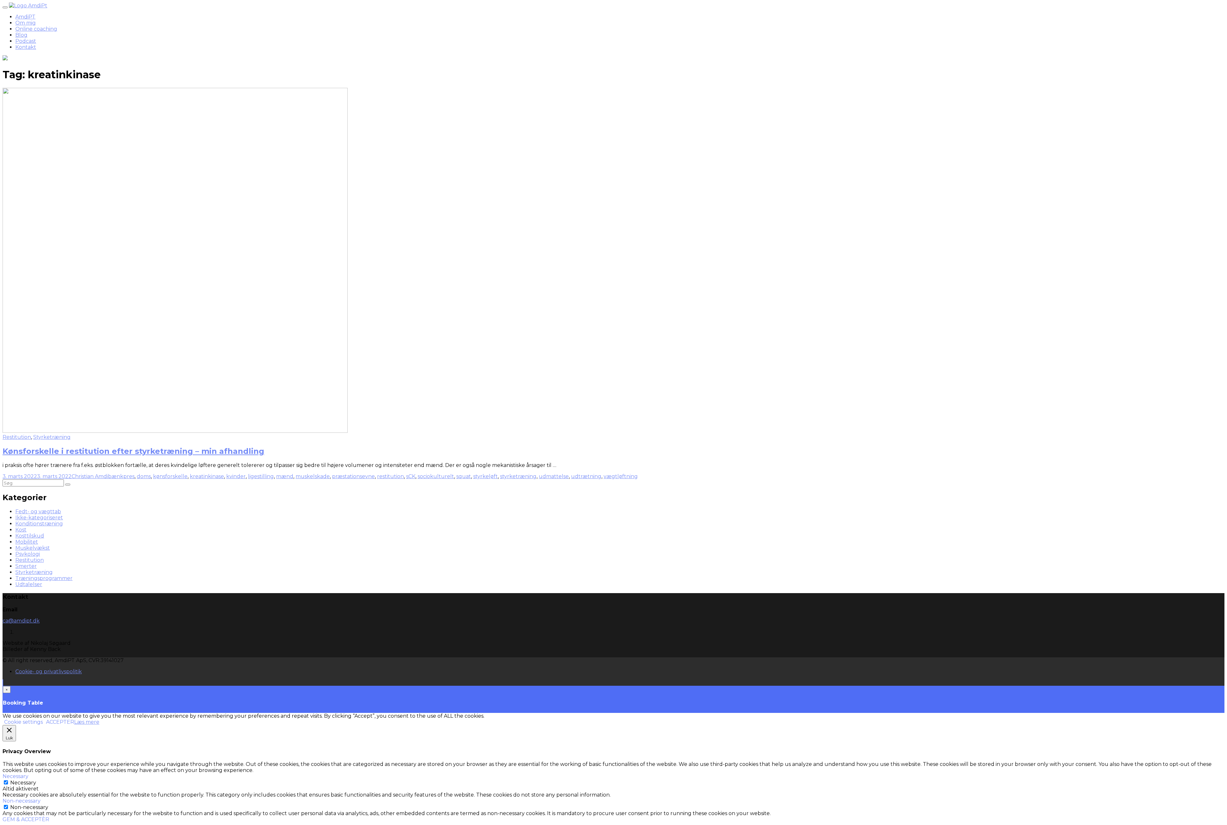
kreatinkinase (207, 476)
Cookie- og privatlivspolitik (48, 671)
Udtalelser (28, 584)
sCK (410, 476)
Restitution (17, 437)
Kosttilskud (29, 536)
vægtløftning (621, 476)
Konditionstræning (39, 524)
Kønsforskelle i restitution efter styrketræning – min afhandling (133, 451)
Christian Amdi (90, 476)
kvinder (236, 476)
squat (463, 476)
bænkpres (121, 476)
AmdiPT (25, 17)
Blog (21, 35)
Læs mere (86, 722)
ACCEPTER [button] (60, 722)
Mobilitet (26, 542)
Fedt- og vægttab (38, 511)
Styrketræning (52, 437)
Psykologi (27, 554)
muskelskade (313, 476)
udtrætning (586, 476)
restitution (390, 476)
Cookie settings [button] (23, 722)
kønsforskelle (170, 476)
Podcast (25, 41)
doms (144, 476)
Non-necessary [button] (22, 801)
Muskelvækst (32, 548)
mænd (284, 476)
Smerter (26, 566)
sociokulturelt (436, 476)
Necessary (23, 783)
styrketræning (518, 476)
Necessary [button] (15, 776)
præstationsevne (353, 476)
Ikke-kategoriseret (39, 518)
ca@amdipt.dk (21, 621)
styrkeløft (485, 476)
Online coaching (36, 29)
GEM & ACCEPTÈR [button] (26, 819)
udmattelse (554, 476)
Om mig (25, 23)
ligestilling (261, 476)
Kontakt (25, 47)
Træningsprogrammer (44, 578)
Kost (21, 530)
